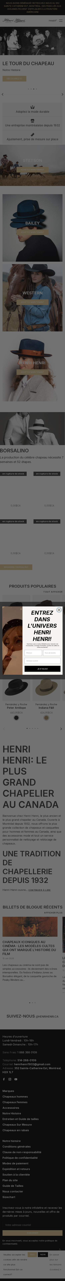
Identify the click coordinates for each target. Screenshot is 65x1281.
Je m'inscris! (42, 669)
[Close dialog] (59, 609)
